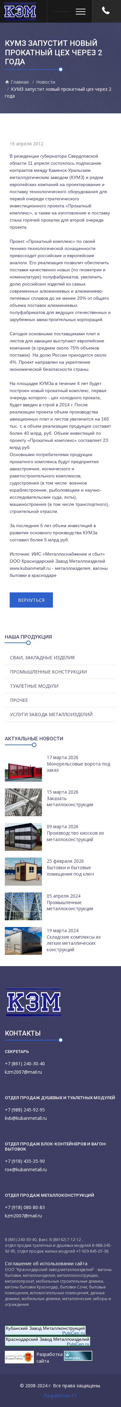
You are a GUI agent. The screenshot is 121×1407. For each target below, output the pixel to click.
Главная (19, 82)
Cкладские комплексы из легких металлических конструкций (74, 943)
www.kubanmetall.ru (30, 568)
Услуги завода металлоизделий (51, 714)
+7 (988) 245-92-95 (25, 1110)
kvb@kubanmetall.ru (26, 1118)
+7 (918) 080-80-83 (25, 1207)
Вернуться (31, 600)
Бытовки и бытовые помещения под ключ (70, 870)
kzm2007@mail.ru (23, 1072)
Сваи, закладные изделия (42, 657)
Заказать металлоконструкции (70, 801)
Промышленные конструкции (48, 672)
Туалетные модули (34, 686)
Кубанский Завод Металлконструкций (45, 1328)
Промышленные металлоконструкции (70, 905)
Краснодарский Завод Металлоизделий (47, 1339)
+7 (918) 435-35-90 (25, 1161)
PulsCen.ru (73, 1333)
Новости (45, 82)
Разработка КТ (60, 1395)
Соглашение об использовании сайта (46, 1263)
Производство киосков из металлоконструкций (75, 836)
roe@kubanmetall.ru (26, 1169)
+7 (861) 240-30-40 (25, 1063)
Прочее (19, 700)
